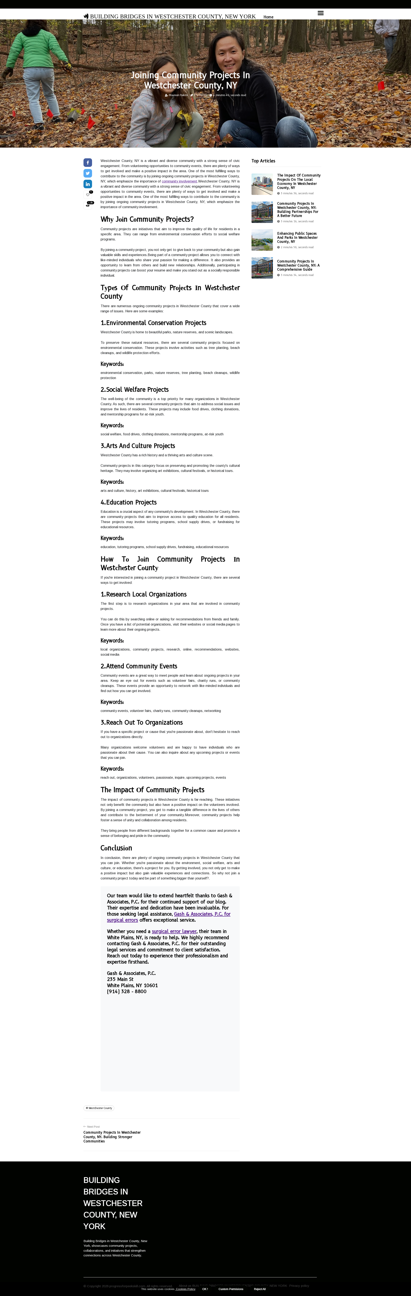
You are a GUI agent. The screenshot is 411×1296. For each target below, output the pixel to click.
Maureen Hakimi (178, 95)
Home (268, 17)
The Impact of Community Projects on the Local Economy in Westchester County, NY (299, 181)
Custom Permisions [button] (231, 1289)
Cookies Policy (185, 1289)
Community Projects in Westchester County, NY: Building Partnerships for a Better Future (297, 209)
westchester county (100, 1108)
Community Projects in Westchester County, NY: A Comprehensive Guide (298, 265)
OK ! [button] (205, 1289)
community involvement (179, 181)
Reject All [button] (260, 1289)
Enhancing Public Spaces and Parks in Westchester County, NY (297, 237)
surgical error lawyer (174, 931)
